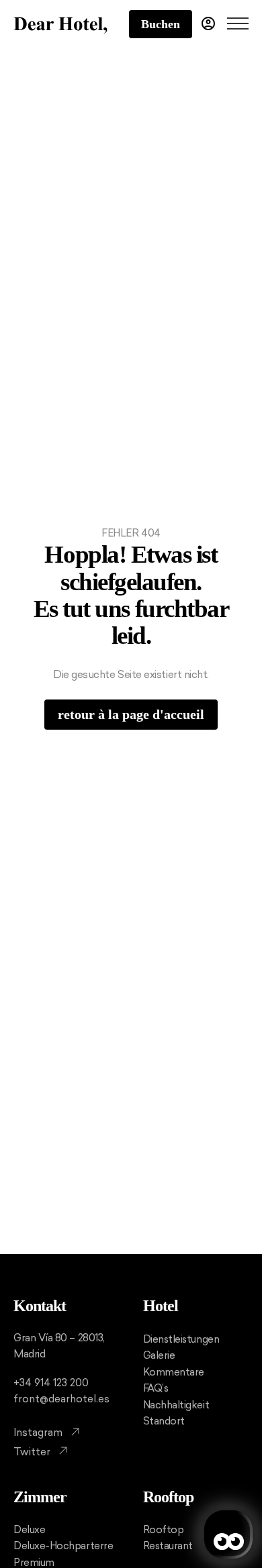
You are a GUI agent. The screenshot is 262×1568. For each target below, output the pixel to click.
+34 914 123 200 (51, 1383)
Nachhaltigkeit (176, 1405)
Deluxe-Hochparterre (63, 1546)
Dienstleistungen (181, 1339)
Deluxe (29, 1530)
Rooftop (168, 1497)
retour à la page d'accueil (131, 714)
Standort (164, 1421)
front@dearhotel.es (61, 1399)
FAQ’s (156, 1388)
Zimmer (40, 1497)
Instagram (37, 1432)
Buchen (160, 24)
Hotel (160, 1305)
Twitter (31, 1452)
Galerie (159, 1355)
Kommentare (173, 1372)
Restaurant (168, 1546)
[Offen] (238, 24)
